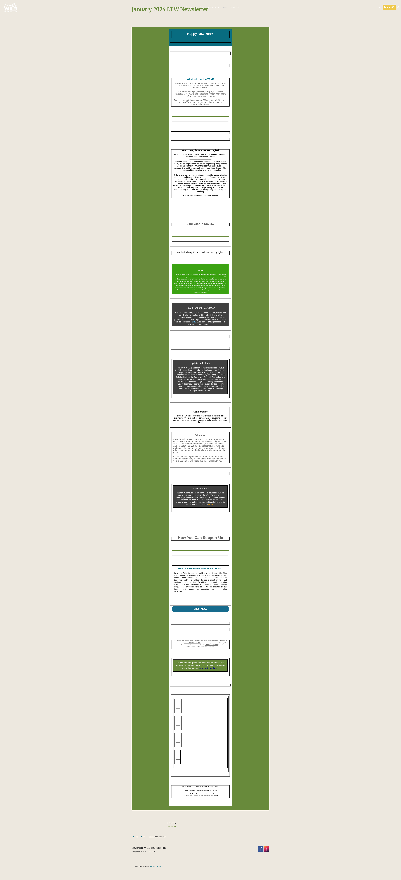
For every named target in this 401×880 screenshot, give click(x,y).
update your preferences (195, 796)
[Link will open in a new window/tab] (260, 849)
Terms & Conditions (156, 866)
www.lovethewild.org (200, 104)
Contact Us (234, 7)
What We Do (190, 7)
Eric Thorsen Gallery (192, 643)
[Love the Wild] (10, 7)
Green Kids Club (219, 573)
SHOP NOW (200, 609)
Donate (388, 7)
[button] (380, 7)
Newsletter (171, 826)
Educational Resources (209, 7)
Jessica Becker (211, 645)
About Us (166, 7)
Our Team (177, 7)
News (224, 7)
